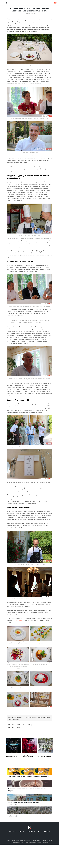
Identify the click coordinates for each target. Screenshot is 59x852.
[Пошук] (51, 2)
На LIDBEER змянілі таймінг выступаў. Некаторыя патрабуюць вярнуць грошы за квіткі (28, 776)
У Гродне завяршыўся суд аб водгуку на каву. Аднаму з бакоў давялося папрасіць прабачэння (27, 789)
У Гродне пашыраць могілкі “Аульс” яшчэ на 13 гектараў (21, 815)
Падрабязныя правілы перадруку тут (41, 842)
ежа (24, 724)
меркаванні (11, 727)
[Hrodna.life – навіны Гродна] (6, 3)
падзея (19, 727)
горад (18, 724)
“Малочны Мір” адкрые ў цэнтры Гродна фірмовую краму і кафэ (23, 802)
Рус (55, 2)
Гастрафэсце (18, 620)
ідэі (29, 724)
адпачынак (11, 724)
